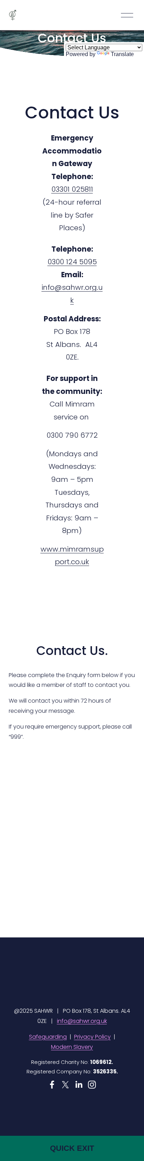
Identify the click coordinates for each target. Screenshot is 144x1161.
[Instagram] (92, 1084)
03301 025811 (72, 189)
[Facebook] (52, 1084)
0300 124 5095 (72, 262)
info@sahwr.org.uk (82, 1021)
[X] (65, 1084)
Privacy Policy (92, 1037)
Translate (122, 54)
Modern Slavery (72, 1047)
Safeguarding (48, 1037)
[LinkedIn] (78, 1084)
